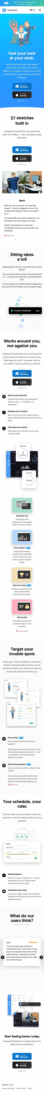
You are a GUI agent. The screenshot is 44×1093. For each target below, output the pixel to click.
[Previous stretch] (5, 182)
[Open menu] (40, 10)
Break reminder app (8, 1088)
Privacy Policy (21, 1088)
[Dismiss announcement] (41, 3)
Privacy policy (23, 631)
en (34, 10)
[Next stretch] (38, 182)
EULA (30, 1088)
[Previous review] (2, 957)
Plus (28, 548)
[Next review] (41, 957)
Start (38, 310)
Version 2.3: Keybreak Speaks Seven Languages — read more (24, 3)
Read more (10, 235)
